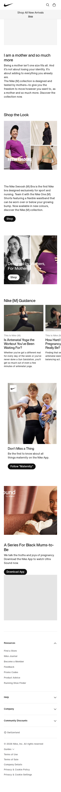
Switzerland (13, 732)
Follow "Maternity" (21, 466)
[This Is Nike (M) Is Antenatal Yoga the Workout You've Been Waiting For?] (23, 336)
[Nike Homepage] (9, 5)
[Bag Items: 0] (54, 5)
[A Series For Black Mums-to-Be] (30, 559)
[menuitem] (9, 749)
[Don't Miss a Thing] (32, 426)
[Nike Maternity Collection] (30, 510)
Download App (15, 571)
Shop (30, 16)
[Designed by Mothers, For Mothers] (30, 259)
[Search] (48, 5)
